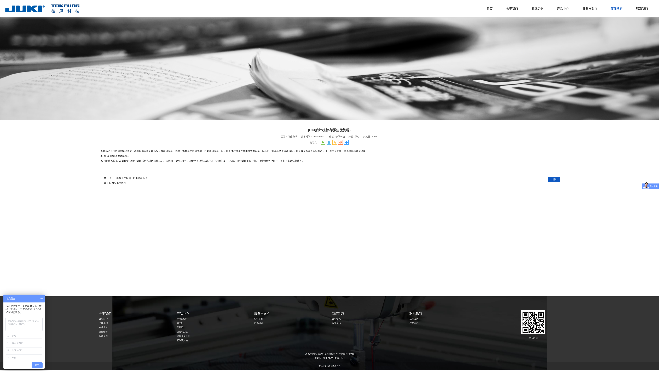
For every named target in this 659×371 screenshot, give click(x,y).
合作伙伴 (103, 336)
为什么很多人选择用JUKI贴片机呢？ (128, 178)
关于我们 (512, 8)
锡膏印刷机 (182, 331)
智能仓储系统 (183, 336)
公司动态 (336, 318)
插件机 (180, 323)
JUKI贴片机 (182, 318)
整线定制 (537, 8)
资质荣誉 (103, 331)
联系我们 (642, 8)
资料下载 (258, 318)
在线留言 (413, 323)
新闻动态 (616, 8)
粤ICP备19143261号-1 (334, 358)
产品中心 (563, 8)
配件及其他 (182, 340)
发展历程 (103, 323)
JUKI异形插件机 (117, 182)
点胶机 (180, 327)
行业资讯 (336, 323)
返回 (554, 179)
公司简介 (103, 318)
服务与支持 (589, 8)
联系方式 (413, 318)
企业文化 (103, 327)
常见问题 (258, 323)
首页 (490, 8)
